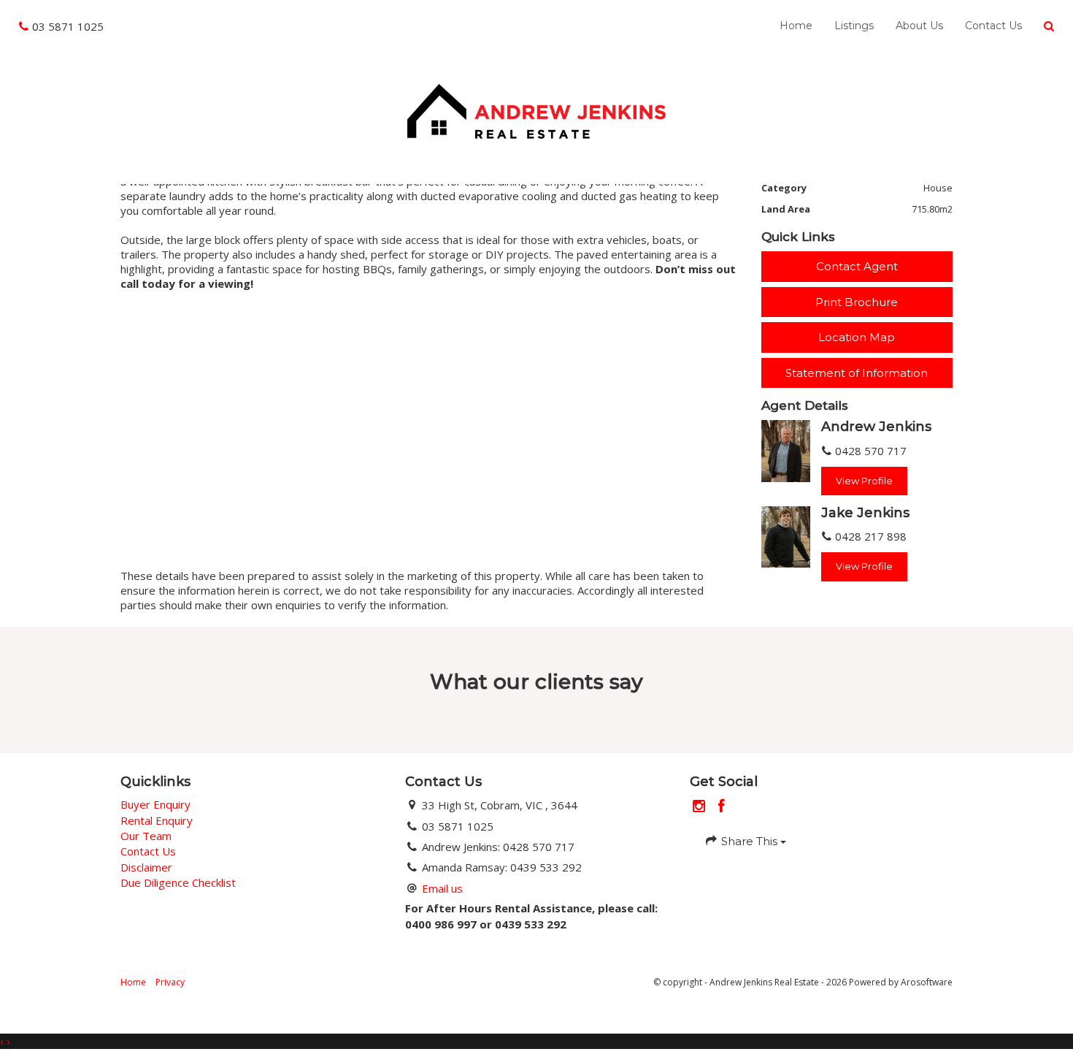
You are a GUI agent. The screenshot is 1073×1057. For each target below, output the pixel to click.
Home (796, 25)
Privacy (170, 982)
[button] (1049, 26)
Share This (749, 841)
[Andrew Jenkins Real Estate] (536, 109)
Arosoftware (927, 982)
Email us (442, 888)
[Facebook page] (721, 807)
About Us (919, 25)
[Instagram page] (701, 807)
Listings (854, 25)
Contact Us (993, 25)
